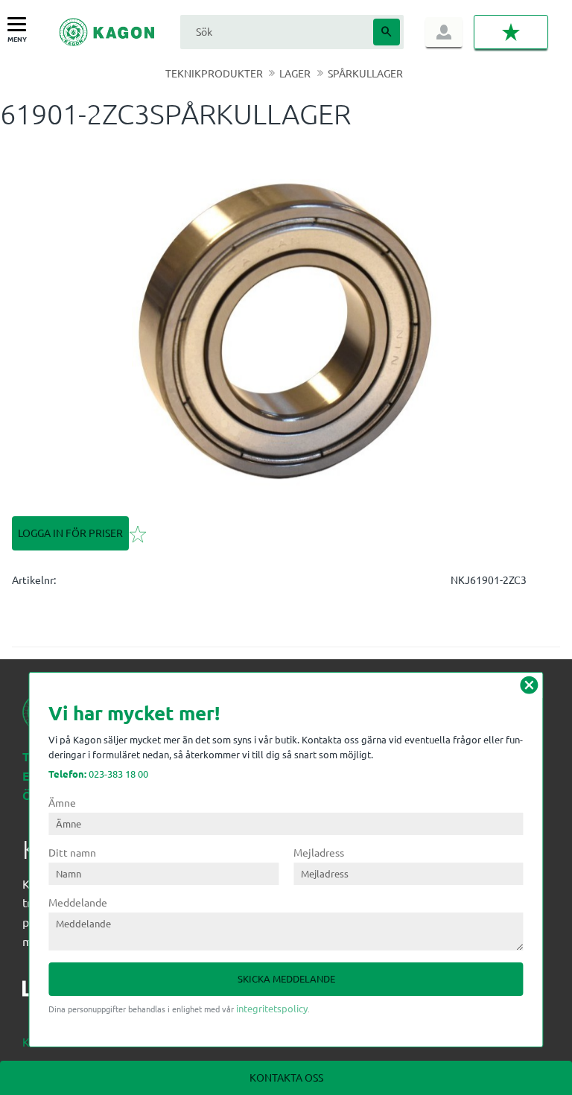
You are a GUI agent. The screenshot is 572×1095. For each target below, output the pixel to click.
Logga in (444, 32)
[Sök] (386, 32)
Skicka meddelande (286, 978)
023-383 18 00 (98, 773)
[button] (20, 25)
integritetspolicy (272, 1008)
